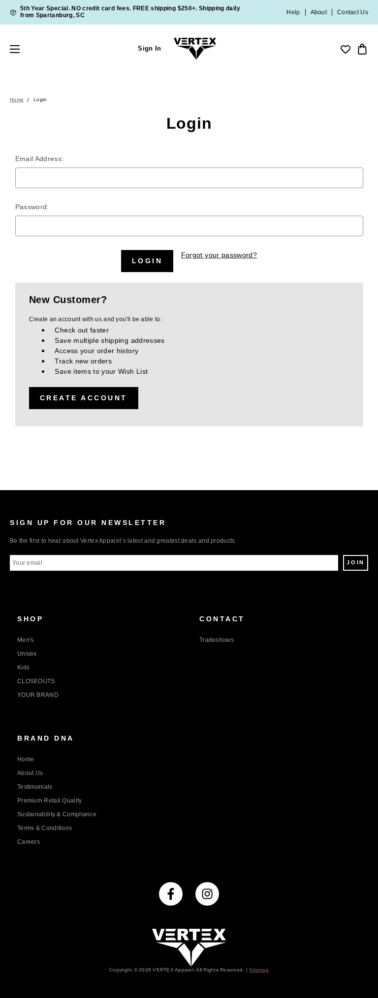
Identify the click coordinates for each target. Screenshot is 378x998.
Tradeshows (216, 640)
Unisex (27, 654)
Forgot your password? (219, 254)
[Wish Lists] (345, 49)
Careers (28, 842)
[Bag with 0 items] (361, 49)
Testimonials (35, 787)
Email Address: (39, 158)
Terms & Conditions (44, 828)
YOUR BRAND (38, 695)
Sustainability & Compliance (56, 814)
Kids (23, 667)
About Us (30, 773)
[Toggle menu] (23, 49)
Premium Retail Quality (49, 800)
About (319, 12)
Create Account (83, 398)
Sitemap (259, 970)
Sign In (149, 49)
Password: (32, 206)
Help (293, 12)
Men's (25, 640)
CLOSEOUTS (36, 681)
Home (25, 759)
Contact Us (352, 12)
